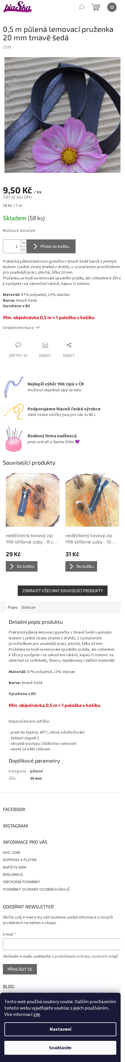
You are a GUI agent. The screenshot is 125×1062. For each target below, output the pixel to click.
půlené (36, 771)
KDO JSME (12, 853)
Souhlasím (60, 1048)
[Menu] (112, 7)
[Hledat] (81, 7)
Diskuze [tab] (28, 607)
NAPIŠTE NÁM (14, 867)
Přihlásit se (20, 969)
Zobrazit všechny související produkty (62, 590)
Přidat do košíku (54, 246)
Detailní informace (18, 328)
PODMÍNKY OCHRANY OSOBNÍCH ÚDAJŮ (36, 889)
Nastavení (60, 1029)
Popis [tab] (13, 607)
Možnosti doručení (19, 231)
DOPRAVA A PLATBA (20, 860)
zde (36, 1014)
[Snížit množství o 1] (23, 249)
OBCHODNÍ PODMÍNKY (21, 882)
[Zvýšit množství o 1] (23, 243)
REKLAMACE (13, 875)
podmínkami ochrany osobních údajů (86, 956)
